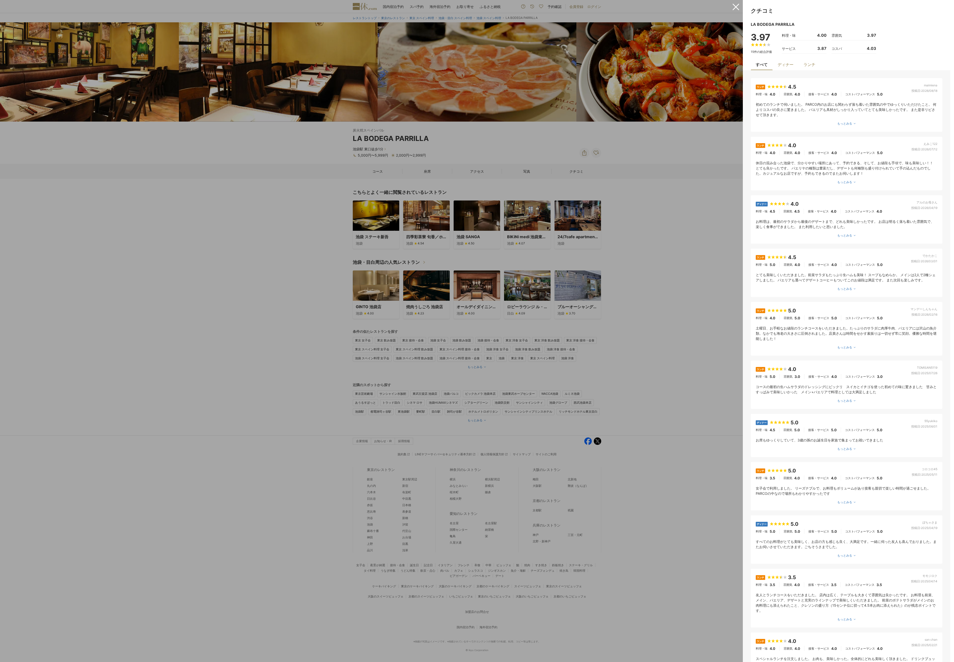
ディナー (786, 64)
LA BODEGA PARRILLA (773, 24)
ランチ (809, 64)
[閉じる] (736, 7)
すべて (762, 64)
